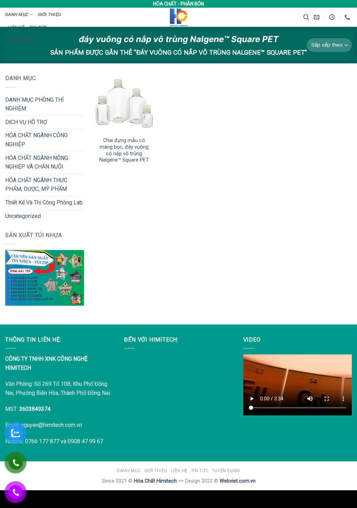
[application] (297, 384)
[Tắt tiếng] (332, 408)
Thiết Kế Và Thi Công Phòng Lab (44, 202)
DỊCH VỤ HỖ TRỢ (26, 122)
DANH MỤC (16, 14)
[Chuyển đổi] (80, 104)
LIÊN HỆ (16, 27)
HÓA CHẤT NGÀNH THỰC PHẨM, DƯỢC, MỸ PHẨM (36, 185)
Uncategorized (23, 216)
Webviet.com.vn (238, 481)
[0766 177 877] (348, 17)
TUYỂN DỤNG (21, 39)
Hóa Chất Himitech (155, 481)
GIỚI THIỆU (49, 14)
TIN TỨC (38, 27)
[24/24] (332, 17)
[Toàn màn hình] (343, 408)
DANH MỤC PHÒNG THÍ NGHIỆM (34, 104)
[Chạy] (253, 408)
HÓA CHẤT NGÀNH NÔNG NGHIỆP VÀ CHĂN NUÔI (36, 162)
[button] (306, 17)
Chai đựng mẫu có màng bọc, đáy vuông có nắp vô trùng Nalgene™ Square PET (124, 150)
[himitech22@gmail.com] (317, 17)
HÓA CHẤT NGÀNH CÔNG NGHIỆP (36, 140)
